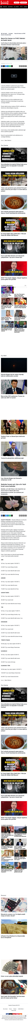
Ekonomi (10, 6)
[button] (22, 66)
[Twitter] (4, 66)
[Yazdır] (20, 66)
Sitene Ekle (13, 1010)
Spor (21, 6)
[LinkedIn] (8, 66)
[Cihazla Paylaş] (12, 66)
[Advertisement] (14, 343)
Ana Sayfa (5, 33)
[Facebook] (2, 66)
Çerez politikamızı (10, 1018)
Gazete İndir (23, 2)
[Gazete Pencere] (4, 2)
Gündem (5, 6)
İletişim (14, 1009)
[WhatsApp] (10, 66)
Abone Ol (16, 2)
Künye (10, 1009)
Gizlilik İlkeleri (21, 1009)
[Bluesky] (6, 66)
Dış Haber (16, 6)
